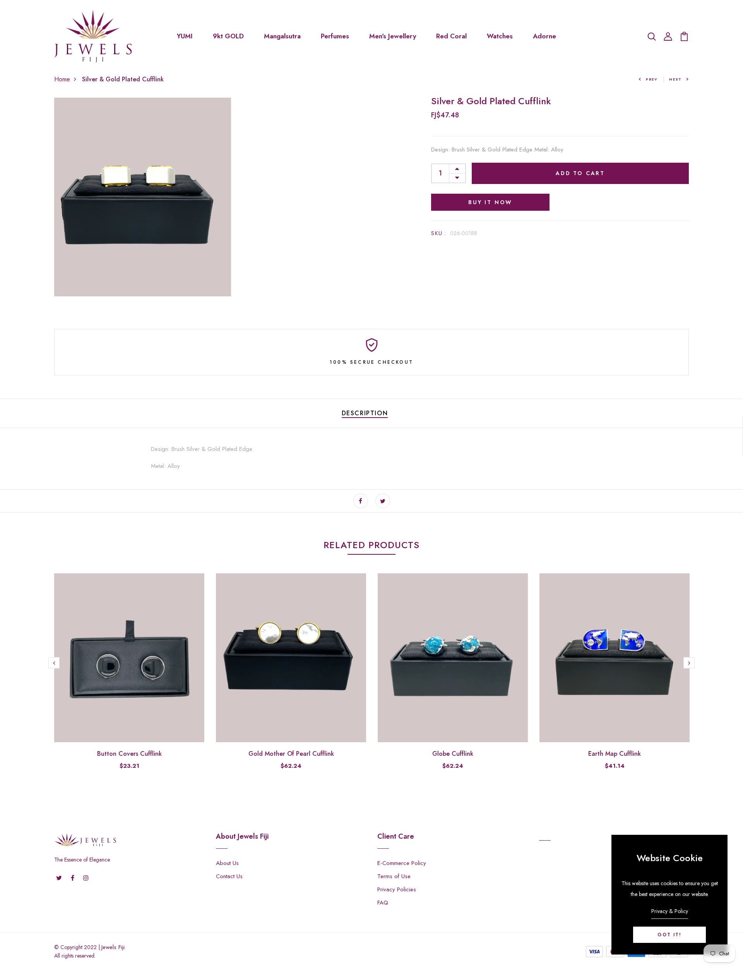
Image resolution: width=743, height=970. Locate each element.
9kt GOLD (228, 36)
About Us (227, 863)
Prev (651, 79)
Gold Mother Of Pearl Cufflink (291, 753)
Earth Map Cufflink (614, 753)
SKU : (438, 233)
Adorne (544, 36)
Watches (500, 36)
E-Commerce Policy (401, 863)
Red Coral (451, 36)
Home (62, 79)
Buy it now (490, 202)
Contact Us (229, 876)
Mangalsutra (282, 36)
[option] (129, 677)
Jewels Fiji (113, 947)
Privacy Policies (396, 889)
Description (365, 413)
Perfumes (335, 36)
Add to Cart (580, 173)
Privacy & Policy (669, 911)
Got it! (669, 934)
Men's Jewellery (392, 36)
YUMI (185, 36)
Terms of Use (394, 876)
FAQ (382, 902)
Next (675, 79)
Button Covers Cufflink (129, 753)
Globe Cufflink (452, 753)
